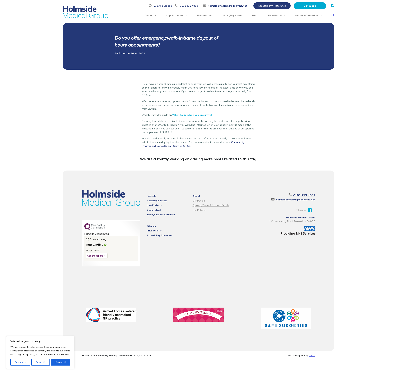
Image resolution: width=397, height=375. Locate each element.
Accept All (61, 362)
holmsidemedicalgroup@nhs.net (295, 199)
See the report (95, 255)
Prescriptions (205, 15)
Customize (20, 362)
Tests (255, 15)
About (148, 15)
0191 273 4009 (304, 195)
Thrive (312, 355)
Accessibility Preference (272, 5)
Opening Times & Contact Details (211, 205)
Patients (151, 196)
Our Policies (199, 209)
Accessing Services (157, 200)
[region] (40, 352)
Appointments (175, 15)
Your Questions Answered (161, 214)
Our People (199, 200)
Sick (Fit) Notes (232, 15)
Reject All (40, 362)
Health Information (306, 15)
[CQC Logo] (94, 229)
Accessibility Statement (160, 235)
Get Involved (154, 210)
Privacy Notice (155, 230)
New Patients (276, 15)
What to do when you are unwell (192, 114)
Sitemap (151, 226)
